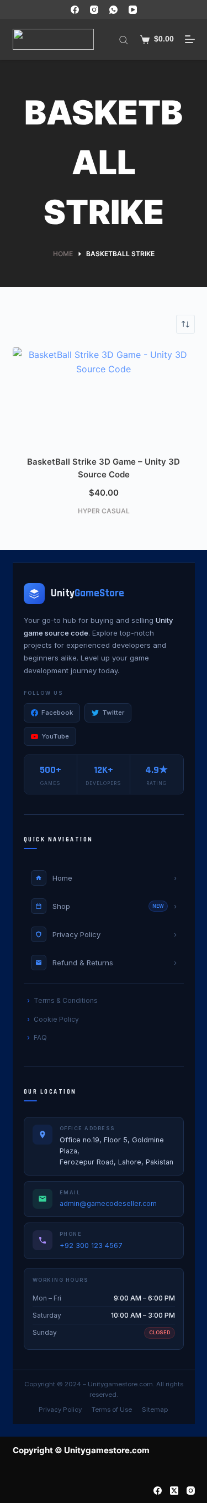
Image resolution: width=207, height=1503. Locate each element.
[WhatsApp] (113, 10)
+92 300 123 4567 (91, 1245)
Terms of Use (112, 1409)
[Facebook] (75, 10)
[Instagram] (94, 10)
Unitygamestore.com (120, 1384)
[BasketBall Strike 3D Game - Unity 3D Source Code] (104, 398)
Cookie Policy (56, 1019)
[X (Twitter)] (174, 1490)
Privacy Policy (60, 1409)
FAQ (40, 1037)
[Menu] (190, 39)
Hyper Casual (104, 511)
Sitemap (155, 1409)
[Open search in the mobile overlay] (123, 39)
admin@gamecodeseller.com (108, 1203)
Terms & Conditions (66, 1000)
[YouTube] (133, 10)
